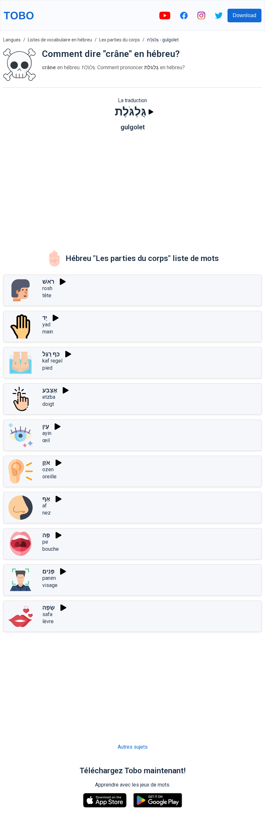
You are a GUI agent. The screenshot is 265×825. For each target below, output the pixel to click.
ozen (48, 469)
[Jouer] (150, 112)
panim (49, 578)
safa (47, 614)
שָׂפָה (48, 607)
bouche (50, 549)
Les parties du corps (119, 39)
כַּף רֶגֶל (51, 354)
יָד (44, 317)
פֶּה (46, 535)
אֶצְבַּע (49, 390)
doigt (48, 404)
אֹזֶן (46, 462)
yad (46, 324)
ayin (46, 433)
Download (244, 15)
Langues (12, 39)
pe (45, 542)
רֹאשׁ (48, 281)
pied (47, 368)
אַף (46, 498)
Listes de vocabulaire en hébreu (60, 39)
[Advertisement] (132, 186)
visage (50, 585)
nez (46, 513)
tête (46, 295)
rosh (47, 288)
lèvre (48, 621)
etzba (48, 397)
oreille (49, 476)
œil (46, 440)
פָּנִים (48, 571)
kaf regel (52, 361)
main (47, 332)
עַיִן (45, 426)
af (44, 506)
